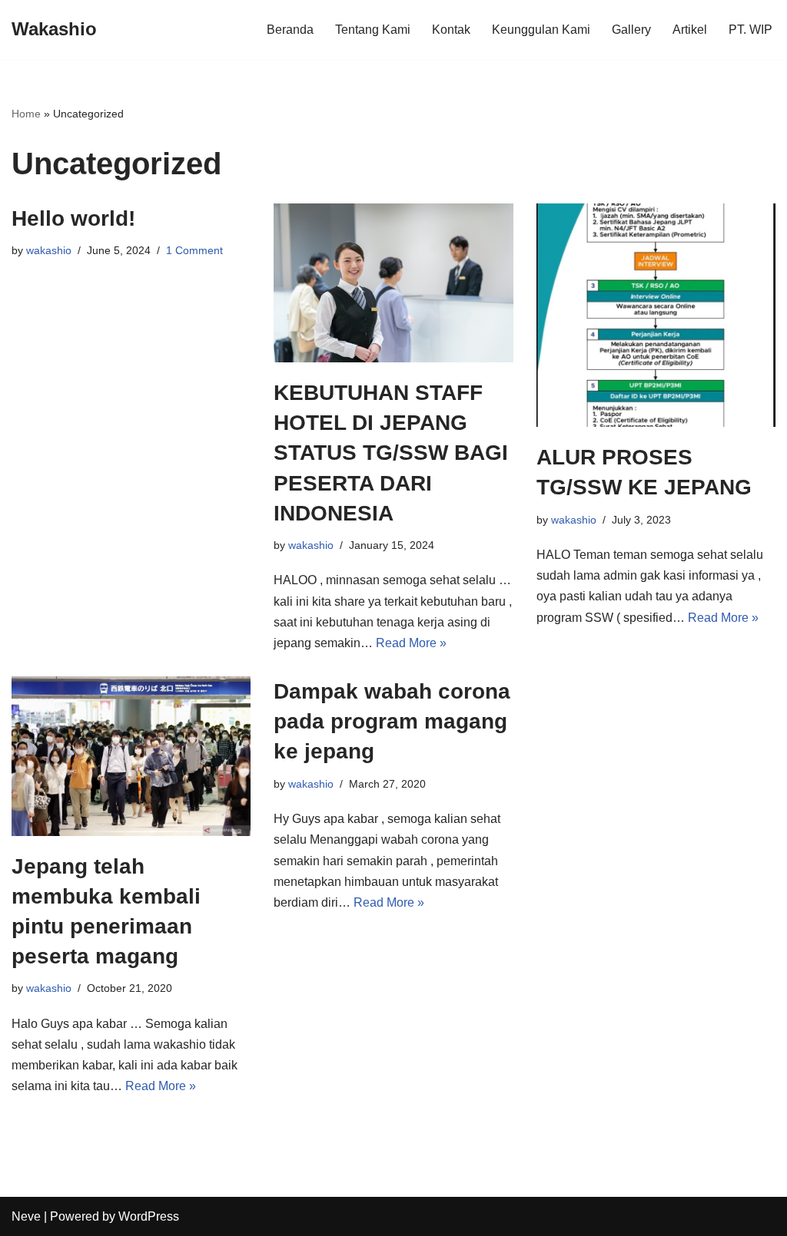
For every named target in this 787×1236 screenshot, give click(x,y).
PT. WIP (750, 29)
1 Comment (194, 250)
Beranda (290, 29)
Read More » (411, 642)
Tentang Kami (372, 29)
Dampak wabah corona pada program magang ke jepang (392, 721)
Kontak (451, 29)
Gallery (631, 29)
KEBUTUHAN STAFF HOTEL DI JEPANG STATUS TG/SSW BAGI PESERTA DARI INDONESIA (391, 453)
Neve (26, 1216)
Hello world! (73, 218)
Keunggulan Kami (541, 29)
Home (26, 113)
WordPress (148, 1216)
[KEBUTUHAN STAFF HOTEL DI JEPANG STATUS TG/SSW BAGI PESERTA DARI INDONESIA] (393, 282)
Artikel (689, 29)
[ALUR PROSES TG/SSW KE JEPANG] (655, 315)
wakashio (48, 250)
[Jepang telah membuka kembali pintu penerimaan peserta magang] (131, 755)
